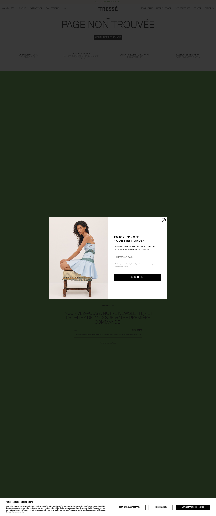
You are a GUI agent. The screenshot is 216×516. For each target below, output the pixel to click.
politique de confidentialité (82, 508)
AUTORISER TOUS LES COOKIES (193, 507)
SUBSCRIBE (137, 277)
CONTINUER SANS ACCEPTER (129, 507)
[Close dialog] (164, 220)
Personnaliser (161, 507)
